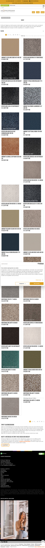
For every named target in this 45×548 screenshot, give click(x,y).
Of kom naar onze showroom (27, 3)
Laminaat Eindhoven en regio (14, 492)
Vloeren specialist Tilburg (22, 489)
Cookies (7, 546)
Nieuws (2, 477)
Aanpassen (21, 283)
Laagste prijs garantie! (5, 485)
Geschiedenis (3, 470)
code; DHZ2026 (14, 3)
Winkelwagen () (5, 5)
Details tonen (38, 279)
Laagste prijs (35, 35)
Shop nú (19, 3)
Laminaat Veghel (37, 491)
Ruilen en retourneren (5, 475)
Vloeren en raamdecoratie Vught (34, 489)
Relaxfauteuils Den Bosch (5, 486)
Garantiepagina (3, 482)
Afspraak (37, 12)
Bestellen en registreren (5, 468)
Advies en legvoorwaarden (5, 545)
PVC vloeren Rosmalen (14, 491)
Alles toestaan (37, 283)
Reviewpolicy (3, 484)
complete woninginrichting (24, 441)
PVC (8, 491)
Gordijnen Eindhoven (8, 493)
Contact (33, 12)
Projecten (42, 12)
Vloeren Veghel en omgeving (25, 492)
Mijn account (12, 5)
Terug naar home (6, 17)
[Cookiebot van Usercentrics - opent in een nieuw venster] (38, 264)
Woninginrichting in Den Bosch (32, 493)
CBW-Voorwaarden (38, 544)
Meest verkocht (29, 35)
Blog (1, 473)
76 (13, 34)
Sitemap (32, 544)
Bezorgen (2, 472)
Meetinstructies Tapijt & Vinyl (6, 480)
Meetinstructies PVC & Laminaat (7, 481)
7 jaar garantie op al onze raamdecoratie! (26, 491)
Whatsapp (4, 453)
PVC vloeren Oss (14, 489)
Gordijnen (2, 489)
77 (15, 34)
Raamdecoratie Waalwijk (5, 479)
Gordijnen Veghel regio (35, 492)
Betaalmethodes (4, 471)
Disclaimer (21, 544)
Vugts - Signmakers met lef (39, 546)
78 (17, 34)
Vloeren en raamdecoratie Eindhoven (19, 493)
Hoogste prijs (41, 35)
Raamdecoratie (7, 489)
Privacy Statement (27, 544)
